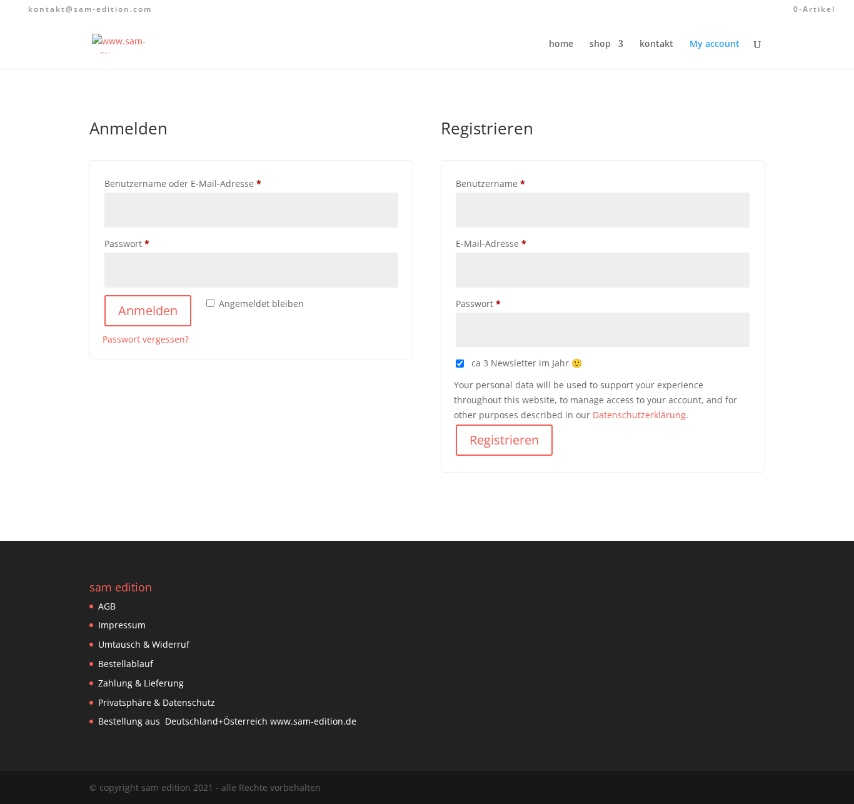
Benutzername (515, 183)
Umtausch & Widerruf (143, 644)
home (561, 44)
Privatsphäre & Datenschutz (156, 702)
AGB (107, 606)
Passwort (151, 243)
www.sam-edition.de (313, 721)
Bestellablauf (125, 664)
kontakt (656, 44)
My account (715, 44)
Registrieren (504, 439)
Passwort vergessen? (146, 339)
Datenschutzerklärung (639, 415)
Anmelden (148, 310)
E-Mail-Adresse (516, 243)
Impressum (122, 625)
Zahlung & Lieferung (141, 683)
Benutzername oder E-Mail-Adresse (207, 183)
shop (600, 44)
